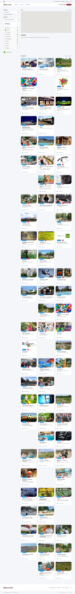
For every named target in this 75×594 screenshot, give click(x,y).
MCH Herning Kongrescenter (45, 107)
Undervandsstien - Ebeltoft (27, 554)
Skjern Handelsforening (62, 242)
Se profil (24, 86)
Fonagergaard (42, 242)
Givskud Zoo (59, 69)
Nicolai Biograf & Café (61, 279)
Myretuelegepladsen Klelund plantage (28, 243)
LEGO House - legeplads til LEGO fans (46, 167)
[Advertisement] (11, 61)
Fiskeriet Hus (59, 442)
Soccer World (59, 369)
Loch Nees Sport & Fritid (44, 554)
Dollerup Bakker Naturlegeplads (46, 205)
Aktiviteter (22, 4)
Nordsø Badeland (43, 442)
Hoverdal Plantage (43, 314)
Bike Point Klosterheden (27, 498)
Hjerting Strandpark (44, 517)
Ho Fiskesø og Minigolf (61, 554)
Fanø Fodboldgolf (60, 572)
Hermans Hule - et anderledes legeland (28, 89)
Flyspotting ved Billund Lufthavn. (61, 148)
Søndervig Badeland (61, 479)
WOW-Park (24, 260)
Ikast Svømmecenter (44, 69)
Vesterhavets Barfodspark (27, 405)
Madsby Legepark (43, 260)
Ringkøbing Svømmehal (44, 369)
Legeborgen (59, 333)
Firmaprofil (63, 1)
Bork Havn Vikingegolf (61, 351)
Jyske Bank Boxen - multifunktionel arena (26, 127)
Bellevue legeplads (26, 333)
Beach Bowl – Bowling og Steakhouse (27, 480)
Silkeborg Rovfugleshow (27, 69)
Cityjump (59, 498)
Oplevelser (69, 4)
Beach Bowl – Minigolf (44, 460)
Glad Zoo (41, 387)
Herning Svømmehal (44, 147)
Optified (70, 592)
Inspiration (28, 4)
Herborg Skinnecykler (26, 205)
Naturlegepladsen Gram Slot (28, 535)
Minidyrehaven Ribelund (62, 535)
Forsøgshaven (60, 223)
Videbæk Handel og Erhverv (62, 205)
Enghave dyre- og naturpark (27, 279)
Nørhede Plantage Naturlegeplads (43, 499)
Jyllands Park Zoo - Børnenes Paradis (45, 186)
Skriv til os (67, 587)
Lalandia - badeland (26, 166)
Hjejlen (41, 127)
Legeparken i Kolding (44, 279)
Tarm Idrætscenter (26, 223)
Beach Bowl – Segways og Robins (62, 460)
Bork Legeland (42, 333)
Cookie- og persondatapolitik (63, 592)
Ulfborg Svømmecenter (44, 405)
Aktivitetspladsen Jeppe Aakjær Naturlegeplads (46, 536)
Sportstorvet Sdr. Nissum (27, 517)
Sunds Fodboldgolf (61, 166)
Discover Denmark (57, 1)
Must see (16, 4)
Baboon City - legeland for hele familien (28, 148)
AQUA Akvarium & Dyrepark (27, 107)
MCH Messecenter (60, 107)
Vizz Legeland (60, 88)
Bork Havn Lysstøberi (26, 369)
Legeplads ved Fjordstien (27, 387)
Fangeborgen (25, 351)
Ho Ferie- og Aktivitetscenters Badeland (46, 573)
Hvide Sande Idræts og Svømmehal (26, 460)
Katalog (67, 1)
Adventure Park (60, 405)
